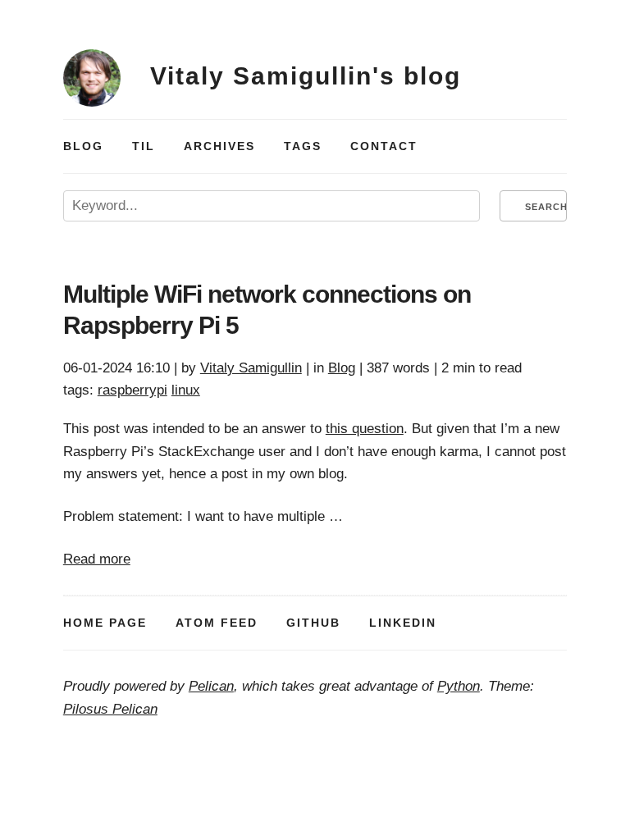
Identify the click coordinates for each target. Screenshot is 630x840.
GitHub (313, 623)
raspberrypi (132, 390)
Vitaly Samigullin (251, 368)
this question (365, 428)
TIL (143, 146)
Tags (303, 146)
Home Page (105, 623)
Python (458, 686)
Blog (83, 146)
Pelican (211, 686)
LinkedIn (402, 623)
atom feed (217, 623)
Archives (219, 146)
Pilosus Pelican (110, 709)
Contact (384, 146)
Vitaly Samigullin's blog (305, 75)
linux (185, 390)
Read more (96, 559)
